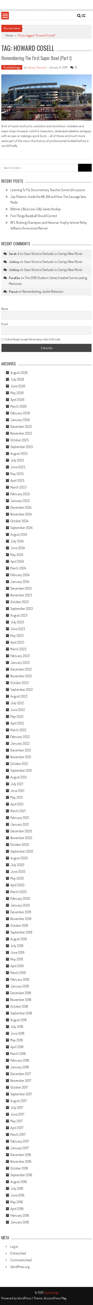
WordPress (24, 1298)
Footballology (11, 67)
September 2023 (21, 608)
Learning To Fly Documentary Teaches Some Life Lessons (47, 190)
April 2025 (17, 480)
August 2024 (18, 534)
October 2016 (19, 1168)
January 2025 (20, 501)
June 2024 (17, 548)
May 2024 (16, 554)
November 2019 (20, 919)
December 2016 (20, 1155)
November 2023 (21, 595)
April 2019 (17, 966)
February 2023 (20, 656)
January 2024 (19, 581)
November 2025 (21, 433)
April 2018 (17, 1047)
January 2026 (20, 420)
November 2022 (21, 676)
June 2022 (17, 710)
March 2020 (18, 892)
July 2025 (17, 460)
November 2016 (20, 1161)
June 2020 (17, 871)
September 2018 (21, 1013)
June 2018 (17, 1033)
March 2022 (18, 730)
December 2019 (20, 912)
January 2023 (20, 662)
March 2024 (18, 568)
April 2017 (16, 1128)
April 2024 (17, 561)
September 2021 (21, 770)
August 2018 (18, 1020)
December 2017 (20, 1074)
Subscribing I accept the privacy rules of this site (32, 339)
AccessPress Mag (55, 1298)
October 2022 (19, 683)
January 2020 (20, 905)
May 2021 (16, 797)
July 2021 (16, 784)
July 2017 (16, 1107)
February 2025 (20, 494)
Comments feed (21, 1260)
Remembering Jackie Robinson (42, 291)
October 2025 (19, 440)
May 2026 (17, 393)
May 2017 (16, 1121)
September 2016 (21, 1175)
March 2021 (18, 811)
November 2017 (20, 1080)
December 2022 (21, 669)
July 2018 (16, 1026)
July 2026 (17, 379)
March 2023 (18, 649)
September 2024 (21, 527)
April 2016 (17, 1208)
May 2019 (16, 959)
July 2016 (16, 1188)
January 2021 (19, 824)
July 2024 (17, 541)
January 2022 (20, 743)
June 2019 (17, 952)
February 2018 (19, 1060)
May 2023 (17, 635)
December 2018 (20, 993)
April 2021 (16, 804)
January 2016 (19, 1222)
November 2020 (21, 838)
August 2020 (19, 858)
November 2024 (21, 514)
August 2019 (18, 939)
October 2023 (19, 602)
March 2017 (18, 1134)
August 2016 (18, 1182)
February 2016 (19, 1215)
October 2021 (19, 763)
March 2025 (18, 487)
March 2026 (18, 406)
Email (4, 324)
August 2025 (18, 453)
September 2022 (21, 689)
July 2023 (17, 622)
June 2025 (17, 467)
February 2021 (19, 817)
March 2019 (18, 972)
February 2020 (20, 898)
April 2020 (17, 885)
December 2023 (21, 588)
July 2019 (16, 946)
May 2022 (17, 716)
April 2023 (17, 642)
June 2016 (17, 1195)
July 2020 (17, 865)
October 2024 (19, 521)
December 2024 (20, 507)
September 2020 (21, 851)
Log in (14, 1246)
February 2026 (20, 413)
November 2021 (20, 757)
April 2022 (17, 723)
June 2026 (17, 386)
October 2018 (19, 1006)
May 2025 (17, 474)
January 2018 (19, 1067)
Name (4, 309)
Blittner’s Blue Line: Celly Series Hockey (35, 209)
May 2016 (16, 1202)
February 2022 (20, 736)
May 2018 (16, 1040)
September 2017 (21, 1094)
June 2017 (17, 1114)
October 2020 (19, 844)
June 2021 (17, 790)
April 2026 (17, 399)
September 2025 (21, 447)
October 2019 (19, 925)
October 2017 (19, 1087)
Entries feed (18, 1253)
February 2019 (19, 979)
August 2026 (19, 372)
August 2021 (18, 777)
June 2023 (17, 629)
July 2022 (17, 703)
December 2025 (21, 426)
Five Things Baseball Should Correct (33, 216)
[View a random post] (83, 15)
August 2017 (18, 1101)
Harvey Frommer (36, 67)
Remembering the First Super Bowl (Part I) (36, 57)
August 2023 (18, 615)
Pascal (13, 291)
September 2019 (21, 932)
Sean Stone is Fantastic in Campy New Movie (53, 253)
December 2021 (20, 750)
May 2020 (17, 878)
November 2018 (20, 999)
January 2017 (19, 1148)
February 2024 (19, 575)
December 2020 (21, 831)
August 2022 (18, 696)
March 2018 (18, 1053)
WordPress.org (19, 1267)
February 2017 (19, 1141)
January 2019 (19, 986)
